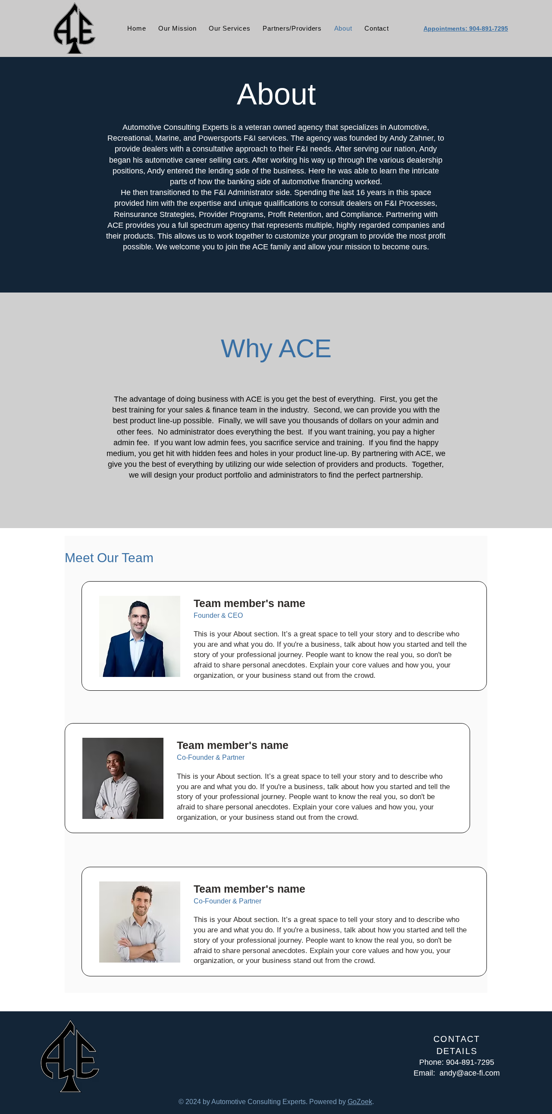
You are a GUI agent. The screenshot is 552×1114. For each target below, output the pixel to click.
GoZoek (360, 1101)
